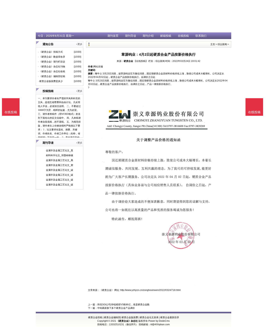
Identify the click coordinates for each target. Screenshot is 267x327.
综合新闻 (222, 44)
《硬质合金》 (107, 290)
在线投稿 (183, 35)
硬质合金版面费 (130, 317)
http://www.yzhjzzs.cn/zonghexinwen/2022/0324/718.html (150, 290)
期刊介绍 (148, 35)
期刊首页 (113, 35)
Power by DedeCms (159, 321)
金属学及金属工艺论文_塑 (59, 165)
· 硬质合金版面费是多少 (50, 81)
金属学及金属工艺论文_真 (59, 150)
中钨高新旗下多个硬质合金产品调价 (116, 308)
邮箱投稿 (165, 35)
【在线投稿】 (141, 61)
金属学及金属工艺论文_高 (59, 160)
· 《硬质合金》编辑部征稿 (51, 76)
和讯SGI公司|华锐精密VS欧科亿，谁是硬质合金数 (123, 304)
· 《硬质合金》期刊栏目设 (51, 61)
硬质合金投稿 (95, 317)
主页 (212, 44)
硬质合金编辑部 (112, 317)
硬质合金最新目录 (169, 317)
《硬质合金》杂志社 (127, 321)
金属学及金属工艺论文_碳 (59, 170)
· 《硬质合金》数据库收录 (51, 56)
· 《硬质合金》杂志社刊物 (51, 66)
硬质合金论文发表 (149, 317)
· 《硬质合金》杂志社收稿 (51, 71)
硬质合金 (128, 61)
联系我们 (200, 35)
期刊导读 (130, 35)
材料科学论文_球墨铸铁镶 (59, 155)
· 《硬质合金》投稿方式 (50, 52)
